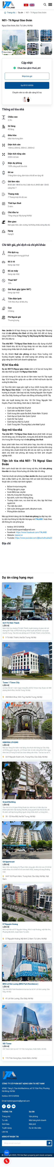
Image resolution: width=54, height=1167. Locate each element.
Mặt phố (32, 1124)
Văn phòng (33, 1116)
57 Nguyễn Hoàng (10, 924)
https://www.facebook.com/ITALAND (31, 532)
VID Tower (7, 1044)
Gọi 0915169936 (27, 85)
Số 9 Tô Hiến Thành (11, 623)
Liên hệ (5, 1132)
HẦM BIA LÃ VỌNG (10, 742)
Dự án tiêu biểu (35, 1128)
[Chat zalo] (8, 1152)
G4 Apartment (9, 862)
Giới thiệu (5, 1124)
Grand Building (9, 802)
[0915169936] (8, 1160)
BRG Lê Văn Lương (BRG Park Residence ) (20, 984)
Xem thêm (7, 52)
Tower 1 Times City (11, 682)
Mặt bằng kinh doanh (37, 1120)
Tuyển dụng (7, 1128)
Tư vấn (5, 1120)
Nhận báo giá (27, 76)
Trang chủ (11, 12)
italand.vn (19, 535)
